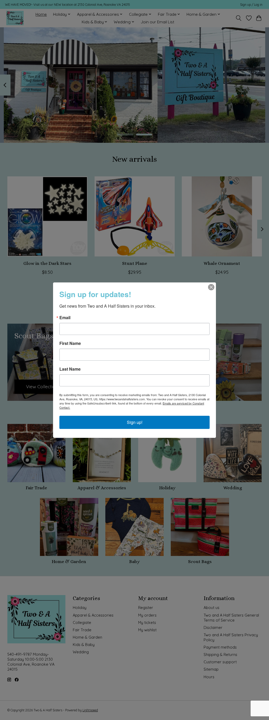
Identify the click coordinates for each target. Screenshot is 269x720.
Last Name (70, 369)
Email (64, 318)
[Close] (211, 287)
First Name (70, 343)
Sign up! (134, 422)
